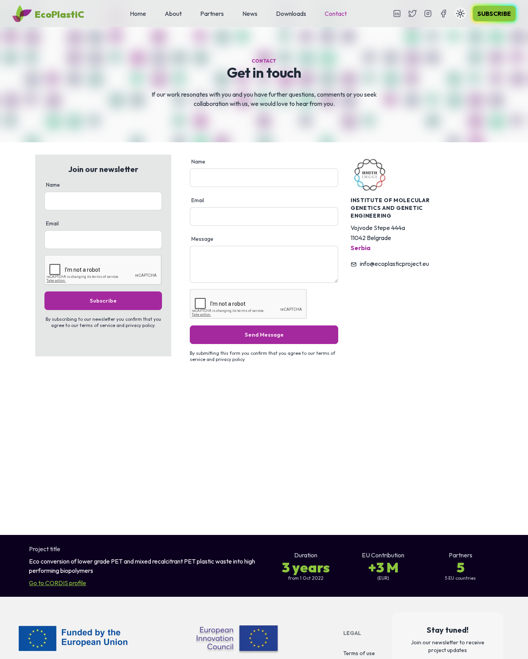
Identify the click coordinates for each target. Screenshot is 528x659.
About (173, 13)
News (249, 13)
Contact (336, 13)
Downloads (291, 13)
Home (138, 13)
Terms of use (359, 653)
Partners (212, 13)
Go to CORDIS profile (57, 583)
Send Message (264, 334)
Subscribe (494, 13)
